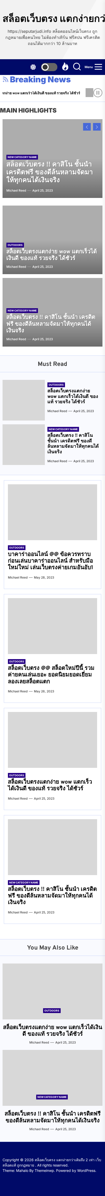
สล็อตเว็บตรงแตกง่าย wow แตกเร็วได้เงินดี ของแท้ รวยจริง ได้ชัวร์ (51, 255)
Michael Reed (16, 190)
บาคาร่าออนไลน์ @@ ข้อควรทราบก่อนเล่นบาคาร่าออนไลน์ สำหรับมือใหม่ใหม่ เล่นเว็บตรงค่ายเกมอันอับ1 (50, 561)
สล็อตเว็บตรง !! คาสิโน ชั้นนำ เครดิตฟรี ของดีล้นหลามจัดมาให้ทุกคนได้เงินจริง (49, 173)
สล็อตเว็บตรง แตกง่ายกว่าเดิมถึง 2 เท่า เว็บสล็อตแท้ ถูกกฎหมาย (52, 18)
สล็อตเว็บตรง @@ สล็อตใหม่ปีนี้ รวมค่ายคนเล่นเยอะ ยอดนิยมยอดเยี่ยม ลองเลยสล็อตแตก (51, 675)
